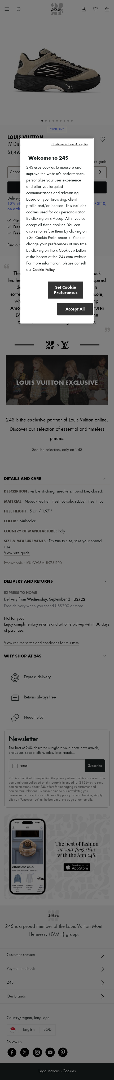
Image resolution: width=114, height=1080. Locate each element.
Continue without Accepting (70, 144)
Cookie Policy (44, 270)
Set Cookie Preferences (65, 290)
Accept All (75, 309)
